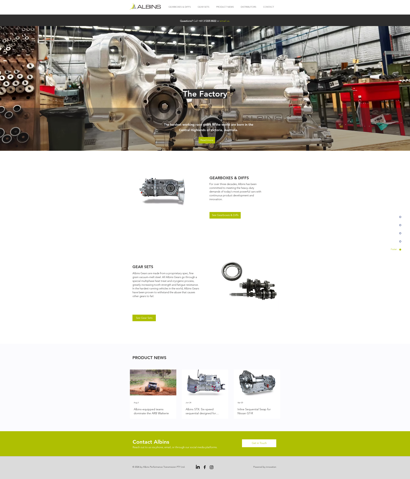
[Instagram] (211, 467)
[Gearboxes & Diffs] (164, 190)
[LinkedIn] (197, 467)
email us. (225, 20)
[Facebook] (204, 467)
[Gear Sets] (249, 281)
